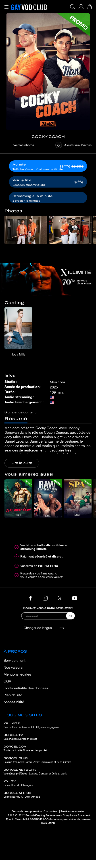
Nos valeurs (13, 667)
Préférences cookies (72, 811)
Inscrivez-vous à (48, 608)
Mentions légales (17, 674)
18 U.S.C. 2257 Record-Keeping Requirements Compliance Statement (48, 815)
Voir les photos (23, 145)
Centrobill (21, 819)
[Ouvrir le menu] (5, 4)
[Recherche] (72, 6)
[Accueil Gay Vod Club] (29, 6)
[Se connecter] (81, 6)
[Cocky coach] (48, 71)
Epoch (10, 819)
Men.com (57, 382)
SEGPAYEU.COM (40, 819)
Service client (14, 660)
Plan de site (13, 695)
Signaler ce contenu (20, 412)
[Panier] (89, 6)
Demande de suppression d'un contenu (35, 811)
